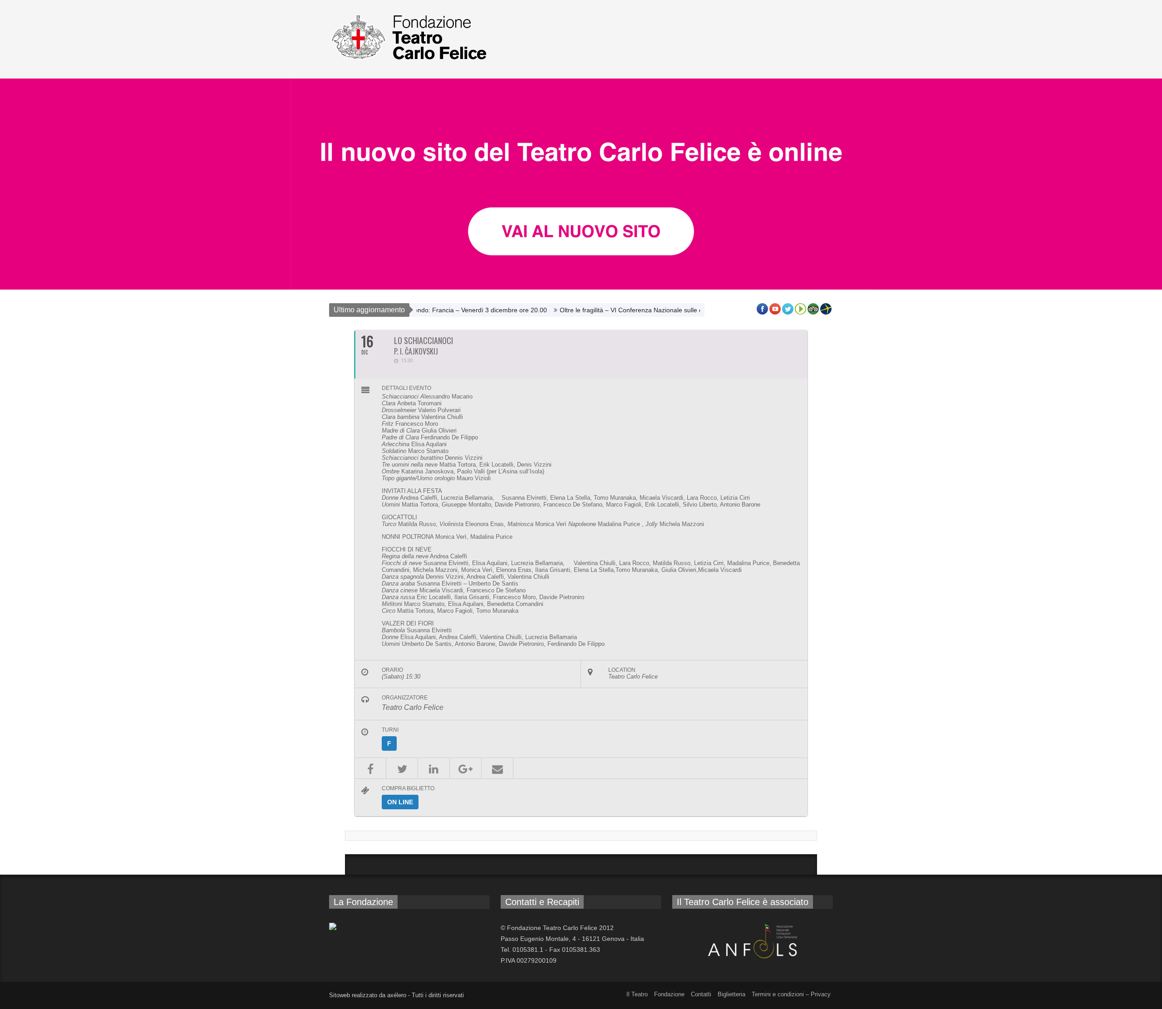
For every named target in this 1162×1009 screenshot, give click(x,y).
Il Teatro (637, 994)
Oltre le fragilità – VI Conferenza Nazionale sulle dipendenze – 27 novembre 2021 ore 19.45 (655, 310)
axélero (396, 995)
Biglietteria (731, 994)
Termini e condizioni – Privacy (791, 994)
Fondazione (669, 994)
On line (400, 802)
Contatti (701, 994)
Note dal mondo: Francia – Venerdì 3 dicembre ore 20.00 (428, 310)
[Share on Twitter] (402, 768)
